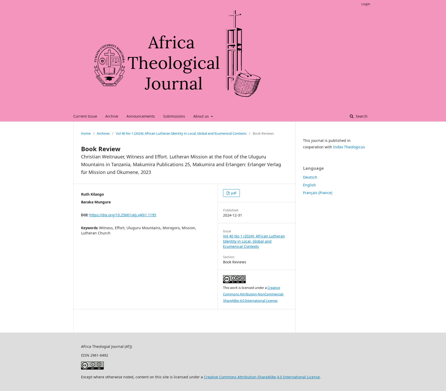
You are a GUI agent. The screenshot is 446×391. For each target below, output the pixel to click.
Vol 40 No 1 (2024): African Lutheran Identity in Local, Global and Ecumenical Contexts (181, 133)
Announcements (140, 116)
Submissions (174, 116)
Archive (111, 116)
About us (201, 116)
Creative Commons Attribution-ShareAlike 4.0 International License (262, 376)
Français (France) (317, 192)
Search (361, 116)
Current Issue (85, 116)
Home (86, 133)
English (309, 184)
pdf (233, 193)
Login (365, 4)
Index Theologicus (349, 146)
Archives (103, 133)
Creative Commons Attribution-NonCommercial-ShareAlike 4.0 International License (253, 294)
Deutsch (310, 177)
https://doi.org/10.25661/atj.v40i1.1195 (122, 214)
